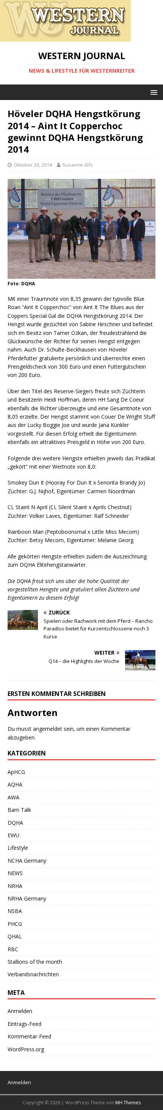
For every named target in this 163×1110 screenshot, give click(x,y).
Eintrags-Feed (24, 1023)
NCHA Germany (27, 860)
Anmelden (20, 1011)
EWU (13, 835)
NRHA (15, 886)
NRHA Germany (27, 898)
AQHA (15, 784)
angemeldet (47, 728)
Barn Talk (19, 809)
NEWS (15, 873)
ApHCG (16, 771)
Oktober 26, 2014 (33, 164)
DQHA (15, 822)
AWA (13, 797)
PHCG (15, 923)
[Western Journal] (65, 37)
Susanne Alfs (77, 164)
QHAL (15, 936)
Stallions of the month (35, 961)
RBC (13, 949)
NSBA (15, 911)
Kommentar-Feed (29, 1036)
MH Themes (128, 1102)
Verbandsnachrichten (33, 974)
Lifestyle (18, 847)
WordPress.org (26, 1049)
